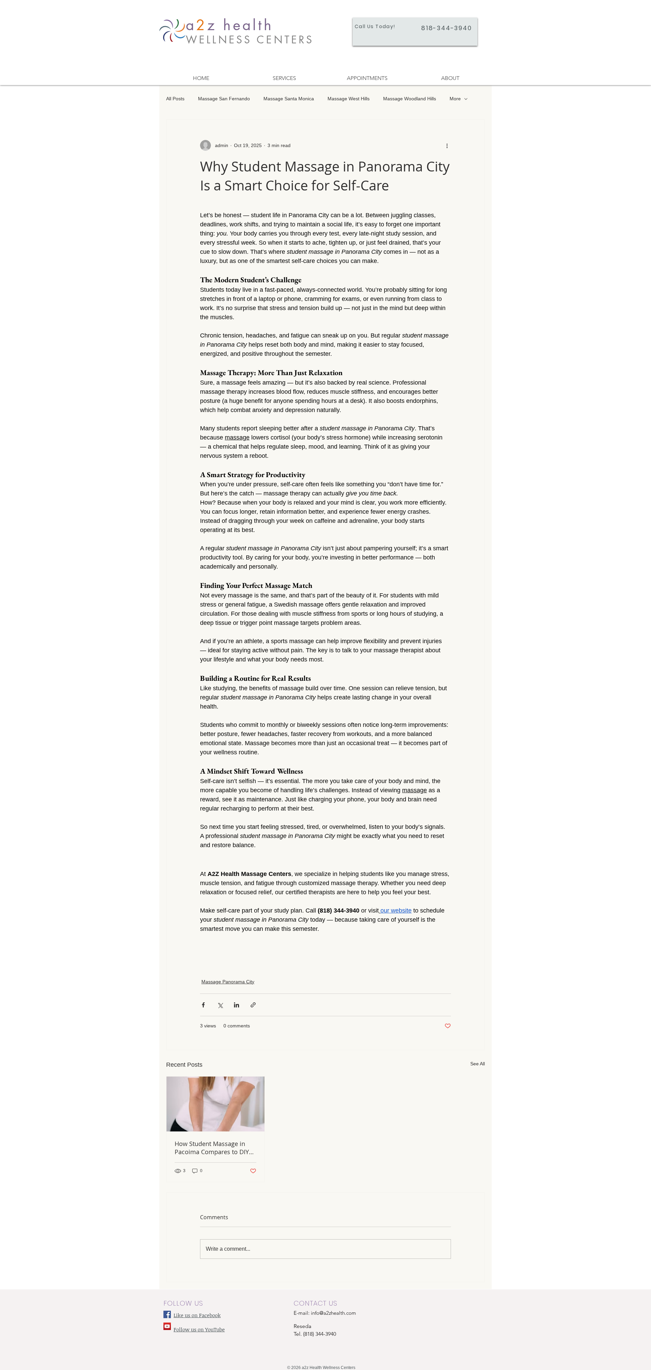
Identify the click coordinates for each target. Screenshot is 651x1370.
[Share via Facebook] (203, 1005)
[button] (284, 78)
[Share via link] (253, 1005)
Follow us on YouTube (199, 1329)
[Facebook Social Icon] (167, 1314)
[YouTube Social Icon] (167, 1326)
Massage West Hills (349, 98)
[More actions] (447, 145)
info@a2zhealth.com (333, 1313)
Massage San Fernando (224, 98)
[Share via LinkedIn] (236, 1005)
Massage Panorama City (227, 981)
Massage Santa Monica (288, 98)
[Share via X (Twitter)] (220, 1005)
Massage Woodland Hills (409, 98)
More (455, 98)
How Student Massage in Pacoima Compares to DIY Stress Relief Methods (212, 1148)
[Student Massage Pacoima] (215, 1104)
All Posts (175, 98)
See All (477, 1063)
